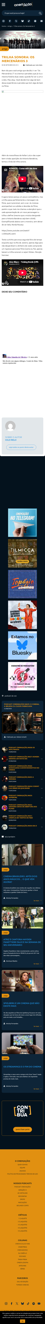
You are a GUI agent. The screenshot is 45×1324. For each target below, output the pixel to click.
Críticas (22, 1215)
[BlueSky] (22, 21)
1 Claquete (22, 1218)
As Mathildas (22, 1193)
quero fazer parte (22, 1129)
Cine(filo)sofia (22, 1262)
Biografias (22, 1196)
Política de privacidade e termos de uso (22, 1174)
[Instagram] (3, 21)
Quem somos (22, 1164)
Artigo (10, 26)
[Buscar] (40, 13)
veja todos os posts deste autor (21, 447)
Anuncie (23, 1171)
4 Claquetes (22, 1228)
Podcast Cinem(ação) (22, 1187)
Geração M (22, 1190)
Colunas (22, 1240)
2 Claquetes (22, 1221)
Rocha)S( (22, 1256)
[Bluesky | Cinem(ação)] (22, 645)
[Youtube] (41, 21)
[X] (16, 21)
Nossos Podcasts (23, 1183)
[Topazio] (22, 584)
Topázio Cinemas (22, 1285)
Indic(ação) (22, 1202)
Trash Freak (22, 1259)
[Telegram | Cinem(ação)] (22, 522)
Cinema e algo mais (22, 1244)
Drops (22, 1199)
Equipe (22, 1167)
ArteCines (22, 1266)
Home (4, 26)
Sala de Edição (22, 1281)
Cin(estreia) (22, 1247)
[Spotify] (35, 21)
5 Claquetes (22, 1231)
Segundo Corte (22, 1205)
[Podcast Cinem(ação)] (22, 614)
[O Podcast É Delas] (22, 676)
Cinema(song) (22, 1250)
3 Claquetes (22, 1224)
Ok (22, 1321)
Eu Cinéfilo (22, 1253)
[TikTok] (29, 21)
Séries (22, 1269)
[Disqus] (22, 322)
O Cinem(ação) (22, 1161)
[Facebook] (10, 21)
